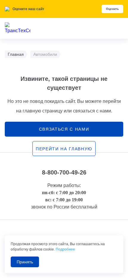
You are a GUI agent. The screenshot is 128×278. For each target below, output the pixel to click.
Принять (25, 262)
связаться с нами (64, 129)
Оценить (112, 8)
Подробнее (65, 249)
